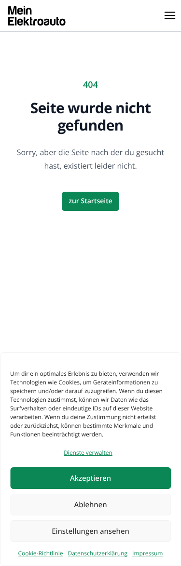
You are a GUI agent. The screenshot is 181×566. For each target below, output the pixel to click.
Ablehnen (90, 505)
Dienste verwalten (88, 452)
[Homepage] (37, 16)
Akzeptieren (90, 478)
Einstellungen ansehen (90, 531)
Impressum (147, 553)
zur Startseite (90, 201)
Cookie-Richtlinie (40, 553)
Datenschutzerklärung (97, 553)
